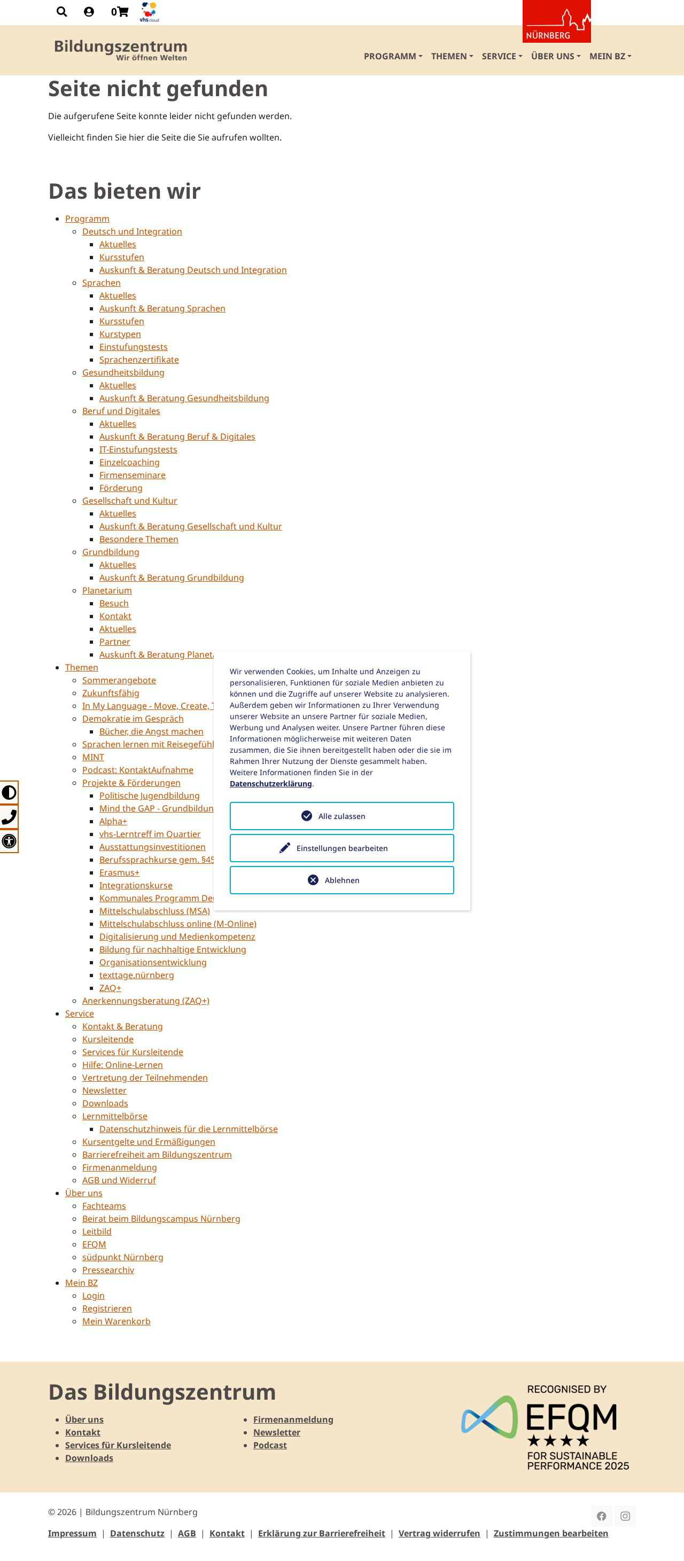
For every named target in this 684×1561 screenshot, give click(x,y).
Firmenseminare (132, 475)
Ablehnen (342, 880)
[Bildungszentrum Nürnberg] (121, 50)
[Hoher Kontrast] (9, 792)
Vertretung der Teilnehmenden (145, 1077)
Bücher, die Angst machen (151, 731)
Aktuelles (117, 244)
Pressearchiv (108, 1270)
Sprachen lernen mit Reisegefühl (148, 744)
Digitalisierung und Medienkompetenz (177, 936)
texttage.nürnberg (136, 975)
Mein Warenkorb (116, 1321)
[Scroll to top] (660, 1537)
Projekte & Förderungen (131, 783)
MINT (93, 757)
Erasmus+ (119, 872)
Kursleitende (108, 1039)
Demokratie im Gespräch (133, 718)
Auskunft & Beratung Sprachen (162, 308)
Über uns (84, 1193)
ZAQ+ (110, 988)
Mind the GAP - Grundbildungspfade (173, 808)
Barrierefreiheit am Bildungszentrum (157, 1154)
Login (93, 1295)
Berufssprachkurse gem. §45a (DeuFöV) (179, 859)
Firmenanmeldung (119, 1167)
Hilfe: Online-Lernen (122, 1065)
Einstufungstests (133, 347)
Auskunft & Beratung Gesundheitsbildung (184, 398)
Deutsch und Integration (132, 231)
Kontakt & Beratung (122, 1026)
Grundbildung (110, 552)
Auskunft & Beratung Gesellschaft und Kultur (190, 526)
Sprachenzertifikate (139, 359)
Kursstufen (121, 257)
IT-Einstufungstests (138, 449)
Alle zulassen (342, 816)
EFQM (94, 1244)
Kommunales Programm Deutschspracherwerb (195, 898)
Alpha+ (113, 821)
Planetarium (107, 590)
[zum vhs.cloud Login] (150, 12)
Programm (87, 218)
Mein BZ (81, 1283)
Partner (114, 641)
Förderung (121, 488)
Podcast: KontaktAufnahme (137, 770)
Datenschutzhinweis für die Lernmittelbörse (188, 1129)
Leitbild (97, 1231)
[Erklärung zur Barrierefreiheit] (9, 841)
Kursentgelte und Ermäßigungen (148, 1142)
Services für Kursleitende (132, 1052)
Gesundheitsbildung (123, 372)
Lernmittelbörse (114, 1116)
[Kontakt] (9, 817)
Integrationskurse (136, 885)
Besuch (114, 603)
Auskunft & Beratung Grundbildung (171, 577)
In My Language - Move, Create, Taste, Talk (167, 706)
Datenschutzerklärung (271, 783)
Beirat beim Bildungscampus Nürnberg (161, 1218)
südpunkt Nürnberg (123, 1257)
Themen (81, 667)
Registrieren (107, 1308)
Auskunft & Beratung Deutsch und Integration (193, 270)
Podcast (270, 1445)
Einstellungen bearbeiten (342, 848)
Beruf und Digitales (121, 411)
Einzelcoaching (129, 462)
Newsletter (104, 1090)
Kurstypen (120, 334)
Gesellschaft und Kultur (129, 500)
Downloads (105, 1103)
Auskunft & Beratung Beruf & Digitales (177, 436)
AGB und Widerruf (119, 1180)
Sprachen (101, 282)
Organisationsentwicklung (153, 962)
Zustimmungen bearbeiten (551, 1533)
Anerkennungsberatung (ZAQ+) (145, 1000)
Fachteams (104, 1206)
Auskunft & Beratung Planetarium (168, 654)
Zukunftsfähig (110, 693)
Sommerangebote (119, 680)
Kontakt (115, 616)
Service (79, 1013)
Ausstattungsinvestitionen (152, 847)
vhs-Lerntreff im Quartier (150, 834)
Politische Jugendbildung (149, 795)
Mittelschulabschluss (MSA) (154, 911)
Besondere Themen (138, 539)
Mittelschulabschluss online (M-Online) (177, 924)
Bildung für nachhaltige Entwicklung (172, 949)
